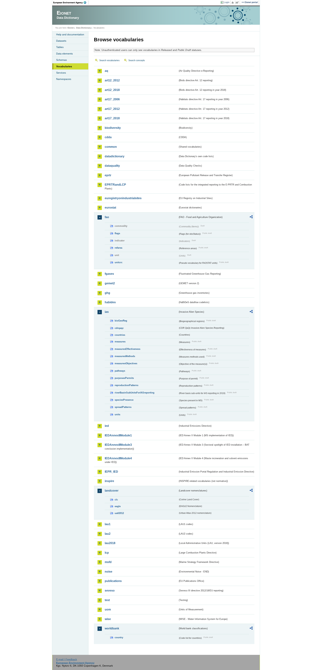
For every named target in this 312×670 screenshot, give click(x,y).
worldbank (112, 628)
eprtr (108, 175)
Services (61, 72)
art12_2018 (112, 89)
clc (116, 499)
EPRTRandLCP (115, 184)
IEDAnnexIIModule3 (118, 444)
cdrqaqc (119, 328)
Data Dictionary (83, 28)
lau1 (107, 524)
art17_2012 (112, 108)
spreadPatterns (123, 407)
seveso (110, 590)
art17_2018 (112, 118)
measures (120, 341)
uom (108, 609)
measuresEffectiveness (127, 349)
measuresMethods (125, 356)
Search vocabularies (109, 60)
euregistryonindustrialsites (123, 198)
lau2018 (110, 543)
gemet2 (110, 283)
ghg (107, 292)
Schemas (61, 59)
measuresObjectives (126, 363)
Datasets (61, 40)
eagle (118, 506)
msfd (108, 562)
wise (108, 619)
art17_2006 (112, 99)
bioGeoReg (121, 320)
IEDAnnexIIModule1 (118, 435)
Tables (60, 47)
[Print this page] (233, 2)
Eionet (71, 28)
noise (108, 571)
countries (120, 335)
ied (107, 425)
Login (226, 2)
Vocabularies (64, 66)
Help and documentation (70, 34)
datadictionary (114, 156)
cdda (108, 137)
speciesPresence (124, 400)
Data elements (64, 53)
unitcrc (118, 262)
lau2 (107, 533)
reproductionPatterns (126, 385)
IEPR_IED (111, 471)
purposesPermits (124, 378)
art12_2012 (112, 80)
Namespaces (63, 79)
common (111, 146)
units (117, 414)
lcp (107, 552)
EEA (71, 2)
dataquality (112, 165)
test (107, 600)
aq (106, 70)
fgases (109, 273)
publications (113, 581)
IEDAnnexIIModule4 (118, 458)
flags (117, 233)
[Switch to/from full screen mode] (238, 2)
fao (107, 217)
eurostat (110, 207)
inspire (109, 481)
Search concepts (136, 60)
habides (110, 302)
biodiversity (113, 127)
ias (107, 311)
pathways (120, 370)
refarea (118, 247)
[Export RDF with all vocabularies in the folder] (251, 217)
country (119, 637)
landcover (111, 490)
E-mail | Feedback (66, 659)
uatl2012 (119, 513)
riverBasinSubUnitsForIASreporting (134, 392)
